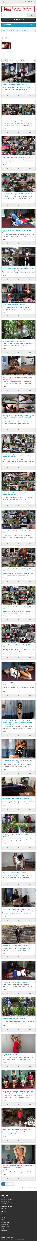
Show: (22, 60)
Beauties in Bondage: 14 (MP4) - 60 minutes (17, 121)
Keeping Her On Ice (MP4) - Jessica (14, 982)
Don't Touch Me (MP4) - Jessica (13, 304)
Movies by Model (13, 30)
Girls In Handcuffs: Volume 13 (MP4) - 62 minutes (16, 569)
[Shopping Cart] (31, 2)
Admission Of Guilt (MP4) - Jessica (14, 84)
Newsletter (4, 1230)
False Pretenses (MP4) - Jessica (13, 341)
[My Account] (26, 2)
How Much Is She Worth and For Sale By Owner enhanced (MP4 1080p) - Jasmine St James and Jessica (17, 722)
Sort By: (4, 60)
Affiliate (3, 1217)
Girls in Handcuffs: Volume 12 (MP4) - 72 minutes (16, 531)
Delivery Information (6, 1200)
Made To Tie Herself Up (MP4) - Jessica (16, 1129)
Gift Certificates (5, 1216)
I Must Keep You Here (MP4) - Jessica (15, 798)
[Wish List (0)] (29, 2)
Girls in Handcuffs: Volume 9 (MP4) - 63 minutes (16, 645)
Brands (3, 1214)
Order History (5, 1226)
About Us (3, 1198)
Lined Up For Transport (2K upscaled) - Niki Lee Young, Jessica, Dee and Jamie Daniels (17, 1092)
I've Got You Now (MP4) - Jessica (14, 873)
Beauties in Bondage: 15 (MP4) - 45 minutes (17, 157)
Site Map (3, 1208)
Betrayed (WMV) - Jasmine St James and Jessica (16, 231)
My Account (4, 1225)
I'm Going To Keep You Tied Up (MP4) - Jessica (16, 835)
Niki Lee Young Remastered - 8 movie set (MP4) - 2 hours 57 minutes (17, 1166)
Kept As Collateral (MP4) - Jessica (14, 1018)
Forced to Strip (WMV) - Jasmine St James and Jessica (17, 378)
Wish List (3, 1228)
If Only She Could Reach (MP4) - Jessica (16, 909)
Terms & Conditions (6, 1203)
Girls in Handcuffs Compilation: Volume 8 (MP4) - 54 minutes (16, 493)
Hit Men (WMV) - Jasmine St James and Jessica (16, 683)
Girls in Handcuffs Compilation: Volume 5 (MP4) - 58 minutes (16, 455)
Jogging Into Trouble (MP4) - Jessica (15, 945)
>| (12, 1184)
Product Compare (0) (8, 56)
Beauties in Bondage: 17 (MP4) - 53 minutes (17, 194)
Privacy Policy (5, 1201)
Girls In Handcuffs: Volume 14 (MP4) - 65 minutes (16, 607)
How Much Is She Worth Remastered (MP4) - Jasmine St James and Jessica (18, 761)
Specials (3, 1219)
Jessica (24, 30)
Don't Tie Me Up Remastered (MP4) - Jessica (18, 268)
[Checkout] (34, 2)
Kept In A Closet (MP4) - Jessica (13, 1055)
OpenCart (10, 1237)
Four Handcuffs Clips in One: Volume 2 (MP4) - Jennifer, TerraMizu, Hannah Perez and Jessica (18, 416)
